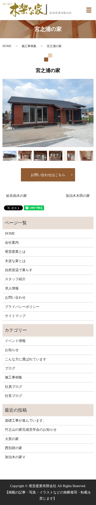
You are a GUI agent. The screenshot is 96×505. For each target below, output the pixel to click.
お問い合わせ (15, 297)
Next (91, 115)
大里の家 (12, 439)
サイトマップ (15, 316)
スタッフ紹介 (15, 279)
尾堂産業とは (15, 251)
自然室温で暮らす (18, 270)
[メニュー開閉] (88, 10)
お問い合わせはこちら (48, 175)
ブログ (10, 368)
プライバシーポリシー (22, 307)
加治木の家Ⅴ (15, 457)
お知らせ (12, 350)
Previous (4, 115)
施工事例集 (29, 46)
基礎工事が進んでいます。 (25, 420)
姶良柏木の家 (16, 196)
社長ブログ (13, 396)
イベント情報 (15, 341)
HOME (6, 46)
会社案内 (12, 242)
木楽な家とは (15, 261)
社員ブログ (13, 387)
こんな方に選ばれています (25, 359)
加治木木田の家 (78, 196)
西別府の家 (13, 448)
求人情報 (12, 288)
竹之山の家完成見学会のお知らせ (31, 429)
